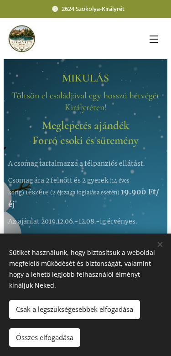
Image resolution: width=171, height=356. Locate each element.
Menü (154, 39)
